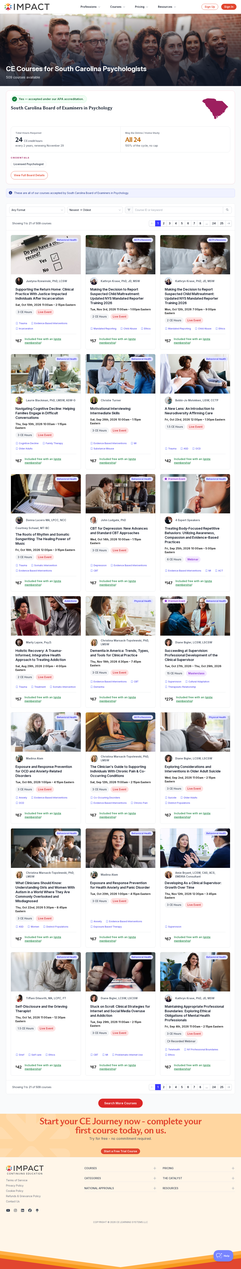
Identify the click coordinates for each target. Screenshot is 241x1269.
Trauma (23, 323)
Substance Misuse (104, 448)
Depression (100, 565)
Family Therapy (54, 443)
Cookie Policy (14, 1190)
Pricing (139, 6)
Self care (36, 1054)
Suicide (172, 797)
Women (35, 926)
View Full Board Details (29, 175)
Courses (115, 6)
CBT (97, 570)
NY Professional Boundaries (202, 1049)
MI (136, 443)
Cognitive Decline (29, 443)
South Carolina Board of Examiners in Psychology (61, 108)
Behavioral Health (67, 239)
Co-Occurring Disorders (107, 797)
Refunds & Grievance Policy (23, 1196)
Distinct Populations (179, 802)
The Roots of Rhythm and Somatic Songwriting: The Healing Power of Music (42, 538)
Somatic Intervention (45, 565)
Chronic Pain (141, 802)
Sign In (228, 6)
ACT (221, 570)
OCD (198, 448)
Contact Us (13, 1201)
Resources (165, 6)
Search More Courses (120, 1103)
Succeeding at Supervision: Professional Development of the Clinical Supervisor (191, 655)
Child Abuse (130, 328)
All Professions (142, 239)
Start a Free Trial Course (120, 1151)
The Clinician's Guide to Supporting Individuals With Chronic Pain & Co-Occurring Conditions (118, 771)
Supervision (174, 681)
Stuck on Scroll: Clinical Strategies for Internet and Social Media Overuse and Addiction (120, 1011)
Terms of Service (16, 1180)
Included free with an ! (43, 340)
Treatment (40, 686)
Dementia (99, 686)
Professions (89, 6)
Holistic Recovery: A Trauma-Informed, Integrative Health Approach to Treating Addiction (40, 655)
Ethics (147, 328)
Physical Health (142, 601)
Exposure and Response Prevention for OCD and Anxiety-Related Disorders (43, 771)
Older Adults (26, 448)
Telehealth (174, 1049)
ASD (187, 448)
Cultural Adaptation (198, 681)
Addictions (71, 601)
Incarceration (26, 328)
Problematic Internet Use (129, 1054)
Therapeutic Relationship (182, 686)
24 (214, 223)
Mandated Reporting (105, 328)
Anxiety (23, 797)
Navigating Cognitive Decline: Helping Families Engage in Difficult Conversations (45, 413)
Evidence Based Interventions (50, 323)
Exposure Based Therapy (108, 926)
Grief (21, 1054)
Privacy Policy (15, 1185)
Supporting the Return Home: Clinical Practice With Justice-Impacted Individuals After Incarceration (44, 293)
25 (221, 223)
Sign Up (210, 6)
